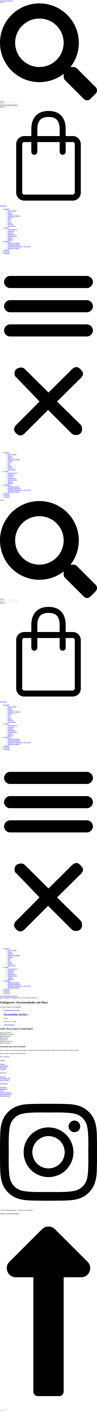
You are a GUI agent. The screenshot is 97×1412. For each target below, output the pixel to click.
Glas (9, 221)
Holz (9, 219)
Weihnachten (11, 234)
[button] (48, 353)
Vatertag (10, 238)
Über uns (6, 251)
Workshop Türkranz (14, 243)
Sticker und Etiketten (14, 216)
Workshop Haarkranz (14, 245)
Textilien (10, 217)
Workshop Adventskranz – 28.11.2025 (19, 246)
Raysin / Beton (12, 211)
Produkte (6, 209)
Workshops (7, 241)
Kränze (10, 212)
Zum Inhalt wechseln (6, 1)
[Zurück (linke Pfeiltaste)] (1, 1411)
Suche (2, 2)
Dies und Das (12, 226)
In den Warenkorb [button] (9, 1025)
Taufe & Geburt (12, 229)
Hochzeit (10, 233)
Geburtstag (11, 231)
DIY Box (10, 224)
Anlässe (6, 228)
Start (1, 998)
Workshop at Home (13, 248)
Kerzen (10, 223)
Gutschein (7, 253)
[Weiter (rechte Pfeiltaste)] (2, 1411)
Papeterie (10, 214)
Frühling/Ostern (12, 236)
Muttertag (10, 240)
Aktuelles (6, 250)
